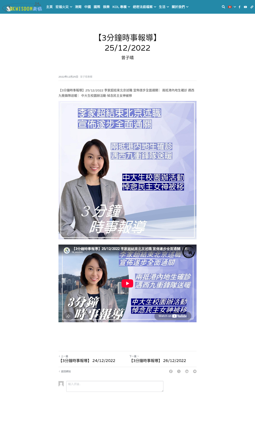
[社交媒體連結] (239, 7)
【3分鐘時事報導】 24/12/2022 (86, 360)
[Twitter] (179, 371)
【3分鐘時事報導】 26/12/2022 (157, 360)
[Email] (195, 371)
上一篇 (64, 356)
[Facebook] (171, 371)
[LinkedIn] (187, 371)
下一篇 (133, 356)
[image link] (22, 6)
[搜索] (223, 6)
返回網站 (66, 371)
